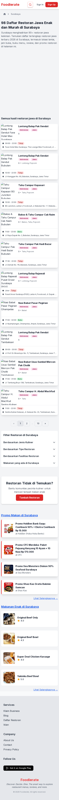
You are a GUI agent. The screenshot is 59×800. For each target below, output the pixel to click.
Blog (5, 715)
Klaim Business (11, 710)
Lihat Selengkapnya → (46, 598)
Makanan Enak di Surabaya (20, 606)
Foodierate (10, 4)
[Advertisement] (29, 82)
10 (38, 423)
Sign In (40, 4)
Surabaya (15, 14)
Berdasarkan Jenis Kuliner (18, 442)
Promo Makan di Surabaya (19, 515)
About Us (8, 740)
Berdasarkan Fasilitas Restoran (21, 456)
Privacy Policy (11, 749)
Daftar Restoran (12, 720)
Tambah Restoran (29, 497)
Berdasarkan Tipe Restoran (19, 449)
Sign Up (52, 4)
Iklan (6, 724)
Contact (7, 744)
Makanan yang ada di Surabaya (21, 463)
